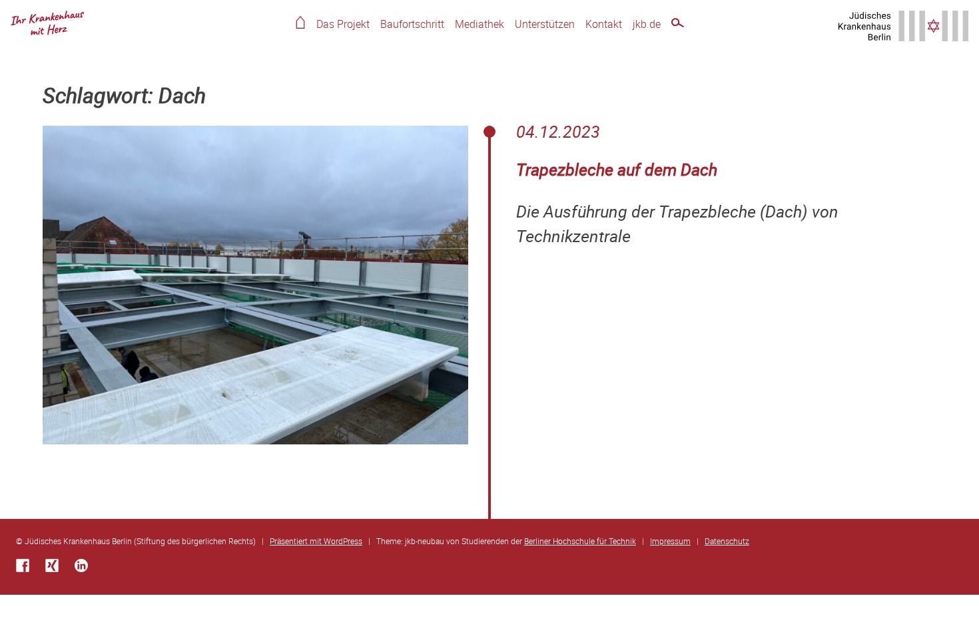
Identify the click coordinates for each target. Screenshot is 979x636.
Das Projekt (343, 24)
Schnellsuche (677, 25)
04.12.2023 (558, 131)
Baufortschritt (412, 24)
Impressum (670, 541)
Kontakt (603, 24)
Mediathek (479, 24)
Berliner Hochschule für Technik (580, 541)
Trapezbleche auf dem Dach (616, 169)
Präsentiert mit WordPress (316, 541)
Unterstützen (545, 24)
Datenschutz (727, 541)
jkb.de (647, 24)
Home (300, 22)
